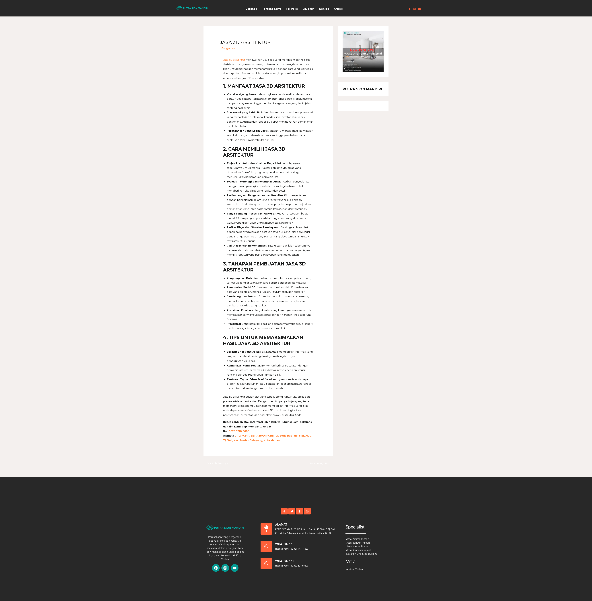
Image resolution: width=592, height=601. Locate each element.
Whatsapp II (284, 561)
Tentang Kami (271, 9)
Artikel (338, 9)
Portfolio (292, 9)
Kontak (324, 9)
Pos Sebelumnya (216, 463)
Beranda (251, 9)
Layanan (308, 9)
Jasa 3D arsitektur (234, 59)
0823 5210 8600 (238, 431)
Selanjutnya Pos (321, 463)
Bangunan (228, 48)
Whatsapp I (284, 544)
